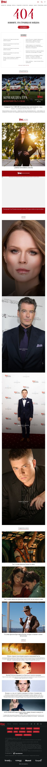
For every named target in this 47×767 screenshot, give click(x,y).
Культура (36, 728)
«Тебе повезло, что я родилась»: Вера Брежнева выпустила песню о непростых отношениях (34, 46)
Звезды (16, 728)
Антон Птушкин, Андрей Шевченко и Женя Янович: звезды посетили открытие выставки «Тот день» (34, 41)
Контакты (15, 723)
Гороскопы (19, 734)
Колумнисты (27, 734)
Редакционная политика (34, 755)
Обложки (36, 731)
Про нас (9, 723)
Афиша (23, 639)
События (29, 728)
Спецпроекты (23, 71)
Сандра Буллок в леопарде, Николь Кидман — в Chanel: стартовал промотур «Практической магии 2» (34, 57)
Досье (23, 216)
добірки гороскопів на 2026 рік (23, 168)
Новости (10, 728)
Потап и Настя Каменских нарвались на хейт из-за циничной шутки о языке (12, 59)
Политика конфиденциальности (23, 755)
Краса (22, 728)
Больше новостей (23, 65)
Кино (15, 731)
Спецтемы (22, 731)
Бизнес (29, 731)
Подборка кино (23, 528)
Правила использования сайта (11, 755)
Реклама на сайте (23, 723)
